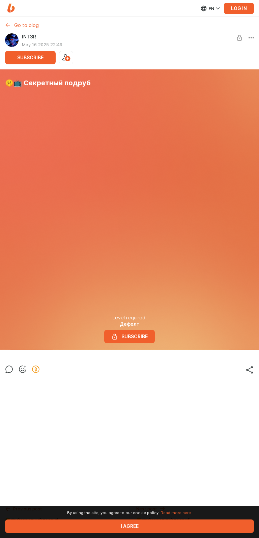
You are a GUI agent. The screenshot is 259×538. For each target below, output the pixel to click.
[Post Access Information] (239, 37)
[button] (11, 8)
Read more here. (176, 512)
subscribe (30, 57)
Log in (239, 8)
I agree (130, 526)
